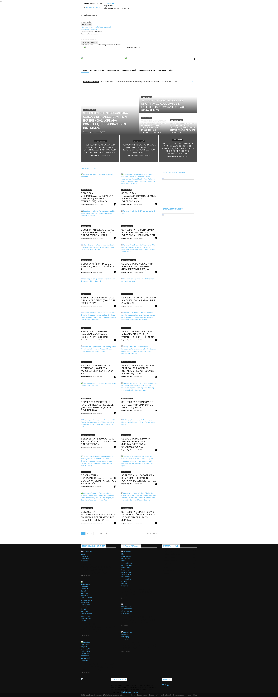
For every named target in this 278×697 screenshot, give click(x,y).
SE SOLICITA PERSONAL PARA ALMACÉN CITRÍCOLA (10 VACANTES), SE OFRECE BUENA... (138, 334)
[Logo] (103, 58)
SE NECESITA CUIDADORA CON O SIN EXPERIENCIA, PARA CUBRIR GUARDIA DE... (138, 300)
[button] (194, 59)
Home (85, 70)
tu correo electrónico (88, 40)
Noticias (162, 70)
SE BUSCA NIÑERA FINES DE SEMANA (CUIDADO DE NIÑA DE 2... (97, 266)
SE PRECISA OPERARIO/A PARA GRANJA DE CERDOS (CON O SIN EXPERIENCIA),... (98, 300)
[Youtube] (113, 3)
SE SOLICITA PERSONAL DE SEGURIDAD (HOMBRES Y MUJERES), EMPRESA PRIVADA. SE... (97, 369)
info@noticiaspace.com (129, 692)
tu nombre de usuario (89, 15)
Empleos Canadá (129, 70)
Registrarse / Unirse (93, 7)
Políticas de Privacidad (89, 29)
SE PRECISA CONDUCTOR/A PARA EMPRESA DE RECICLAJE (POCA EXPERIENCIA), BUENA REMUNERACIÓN (97, 406)
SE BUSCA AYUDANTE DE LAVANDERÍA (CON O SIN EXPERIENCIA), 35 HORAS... (95, 334)
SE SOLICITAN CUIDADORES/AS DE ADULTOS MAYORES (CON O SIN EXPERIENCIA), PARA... (97, 233)
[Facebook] (107, 3)
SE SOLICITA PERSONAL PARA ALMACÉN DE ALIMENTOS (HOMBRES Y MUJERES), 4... (137, 266)
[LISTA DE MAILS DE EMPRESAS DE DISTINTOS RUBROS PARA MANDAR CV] (139, 569)
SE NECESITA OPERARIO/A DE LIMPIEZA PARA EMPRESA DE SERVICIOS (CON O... (137, 405)
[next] (194, 82)
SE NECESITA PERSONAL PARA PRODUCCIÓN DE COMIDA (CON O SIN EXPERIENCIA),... (98, 441)
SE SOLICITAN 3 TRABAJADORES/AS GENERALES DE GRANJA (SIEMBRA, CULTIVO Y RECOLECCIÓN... (98, 479)
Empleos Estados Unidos (128, 260)
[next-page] (106, 533)
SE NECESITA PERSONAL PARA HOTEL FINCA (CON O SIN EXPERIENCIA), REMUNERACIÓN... (138, 233)
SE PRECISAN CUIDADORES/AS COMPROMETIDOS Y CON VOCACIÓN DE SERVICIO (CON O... (138, 478)
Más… (171, 70)
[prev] (192, 82)
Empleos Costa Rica (176, 120)
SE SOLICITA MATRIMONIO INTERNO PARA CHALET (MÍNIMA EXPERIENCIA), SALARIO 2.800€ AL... (135, 442)
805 (101, 534)
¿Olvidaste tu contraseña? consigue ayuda (96, 27)
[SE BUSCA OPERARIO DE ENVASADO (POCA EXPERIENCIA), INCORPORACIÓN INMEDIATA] (139, 635)
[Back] (117, 3)
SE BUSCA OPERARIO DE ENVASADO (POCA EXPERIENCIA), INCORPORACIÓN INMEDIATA (138, 645)
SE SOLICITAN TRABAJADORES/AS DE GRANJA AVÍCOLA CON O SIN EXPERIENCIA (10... (138, 197)
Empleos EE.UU (113, 70)
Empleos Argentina (147, 70)
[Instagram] (109, 3)
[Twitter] (111, 3)
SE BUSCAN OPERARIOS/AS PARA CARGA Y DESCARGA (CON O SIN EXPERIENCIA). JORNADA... (97, 197)
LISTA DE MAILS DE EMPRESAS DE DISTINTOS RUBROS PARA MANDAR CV (137, 592)
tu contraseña (86, 22)
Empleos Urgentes (86, 204)
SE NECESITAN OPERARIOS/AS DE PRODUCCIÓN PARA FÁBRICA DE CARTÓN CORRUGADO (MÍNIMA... (138, 516)
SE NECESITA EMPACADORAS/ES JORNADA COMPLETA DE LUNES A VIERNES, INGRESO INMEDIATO (138, 620)
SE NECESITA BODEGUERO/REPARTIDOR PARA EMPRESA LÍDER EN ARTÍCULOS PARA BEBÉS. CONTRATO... (98, 516)
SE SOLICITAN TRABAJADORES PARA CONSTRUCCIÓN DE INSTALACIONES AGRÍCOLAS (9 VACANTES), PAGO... (137, 369)
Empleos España (97, 70)
